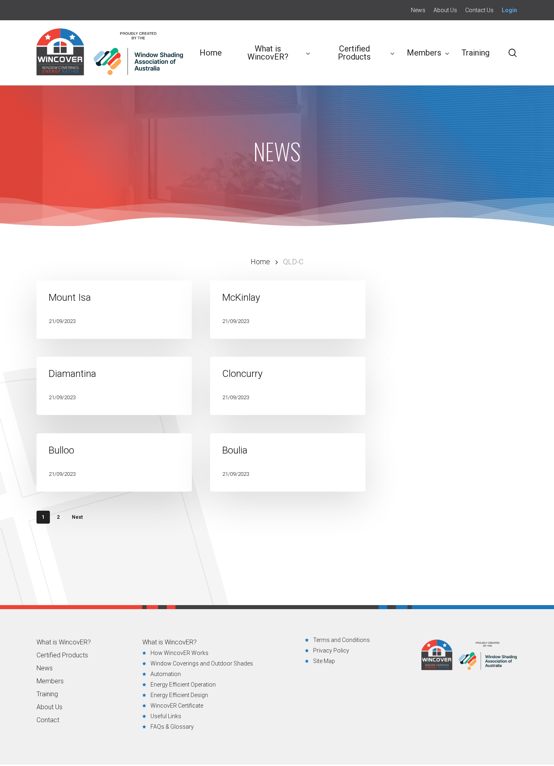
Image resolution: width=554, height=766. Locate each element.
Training (47, 694)
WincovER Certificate (176, 705)
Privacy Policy (331, 650)
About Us (49, 707)
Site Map (324, 661)
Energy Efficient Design (179, 695)
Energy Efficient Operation (183, 684)
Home (260, 261)
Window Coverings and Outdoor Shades (201, 663)
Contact (48, 720)
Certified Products (62, 655)
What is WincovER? (64, 642)
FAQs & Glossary (172, 726)
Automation (165, 674)
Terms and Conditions (341, 640)
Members (50, 681)
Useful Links (165, 716)
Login (509, 10)
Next (77, 517)
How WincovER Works (179, 653)
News (45, 668)
